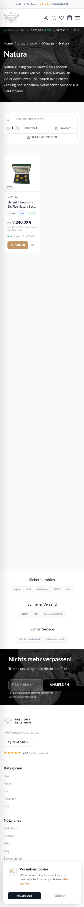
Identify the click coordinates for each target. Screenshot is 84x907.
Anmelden (59, 685)
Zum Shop (20, 742)
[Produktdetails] (32, 245)
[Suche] (53, 18)
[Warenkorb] (69, 18)
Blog (7, 851)
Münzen (48, 43)
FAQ (7, 843)
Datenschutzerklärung (20, 697)
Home (8, 43)
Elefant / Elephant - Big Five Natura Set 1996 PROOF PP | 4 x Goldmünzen (21, 205)
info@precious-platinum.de (21, 732)
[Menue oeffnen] (77, 18)
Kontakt (9, 836)
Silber (7, 784)
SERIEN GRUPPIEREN (44, 137)
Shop (21, 43)
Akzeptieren (24, 895)
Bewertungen (13, 858)
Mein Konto (11, 828)
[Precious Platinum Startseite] (11, 18)
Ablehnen (60, 895)
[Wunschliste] (61, 18)
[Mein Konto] (46, 18)
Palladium (10, 799)
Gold (33, 43)
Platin (7, 791)
